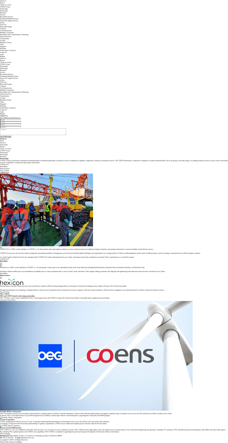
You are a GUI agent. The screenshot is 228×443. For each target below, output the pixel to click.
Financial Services (5, 37)
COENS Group (5, 7)
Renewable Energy (6, 27)
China (2, 44)
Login (2, 54)
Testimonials (4, 9)
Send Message (5, 137)
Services (2, 15)
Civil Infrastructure (6, 31)
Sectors (2, 23)
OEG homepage (5, 434)
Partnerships (4, 11)
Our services (11, 300)
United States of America (8, 50)
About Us (3, 1)
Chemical (3, 29)
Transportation (4, 38)
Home (2, 141)
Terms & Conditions (16, 442)
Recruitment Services (6, 17)
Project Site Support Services (9, 21)
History (2, 3)
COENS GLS (4, 259)
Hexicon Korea (5, 292)
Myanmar (3, 48)
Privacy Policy (4, 442)
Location (2, 40)
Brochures (3, 13)
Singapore (3, 46)
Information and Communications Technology (14, 35)
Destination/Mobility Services (9, 19)
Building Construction (7, 33)
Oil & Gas (3, 25)
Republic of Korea (5, 42)
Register (2, 56)
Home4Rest (3, 273)
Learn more (3, 300)
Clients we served (5, 5)
